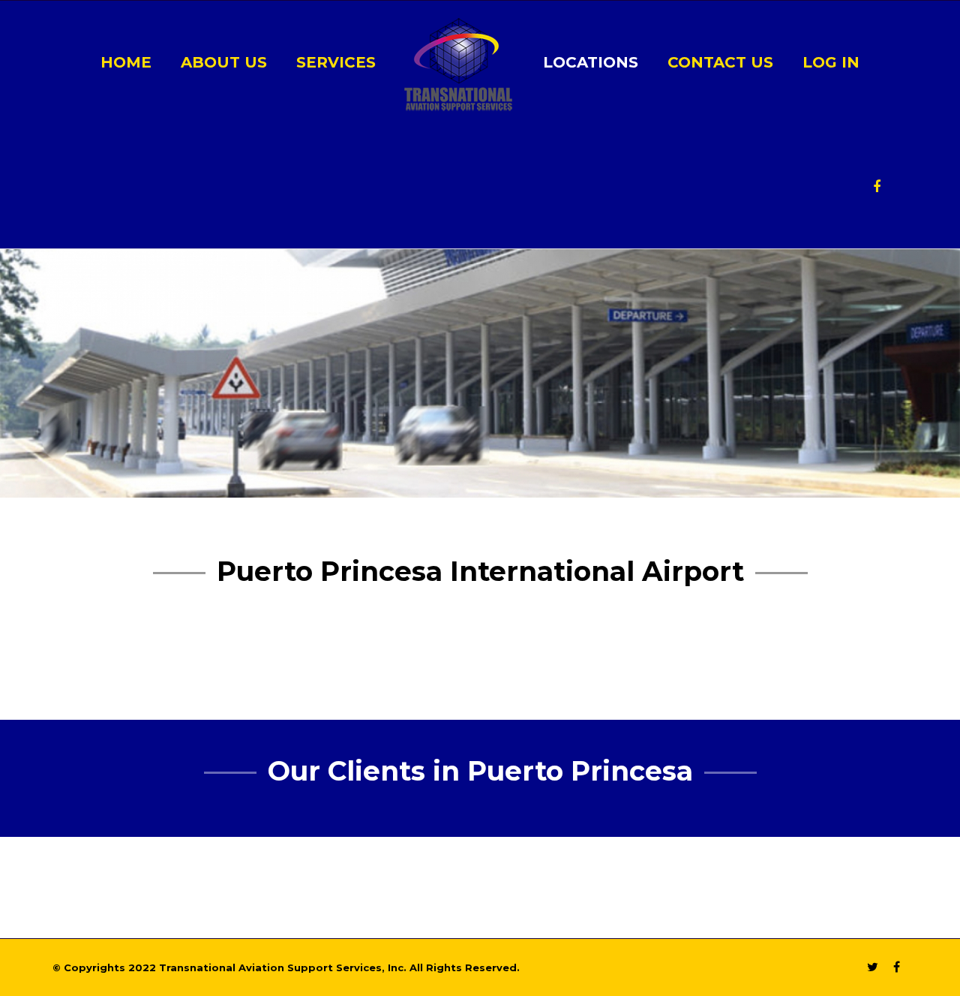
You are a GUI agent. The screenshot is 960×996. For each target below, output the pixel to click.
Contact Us (720, 62)
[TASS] (458, 63)
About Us (224, 62)
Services (336, 62)
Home (126, 62)
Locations (590, 62)
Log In (831, 62)
